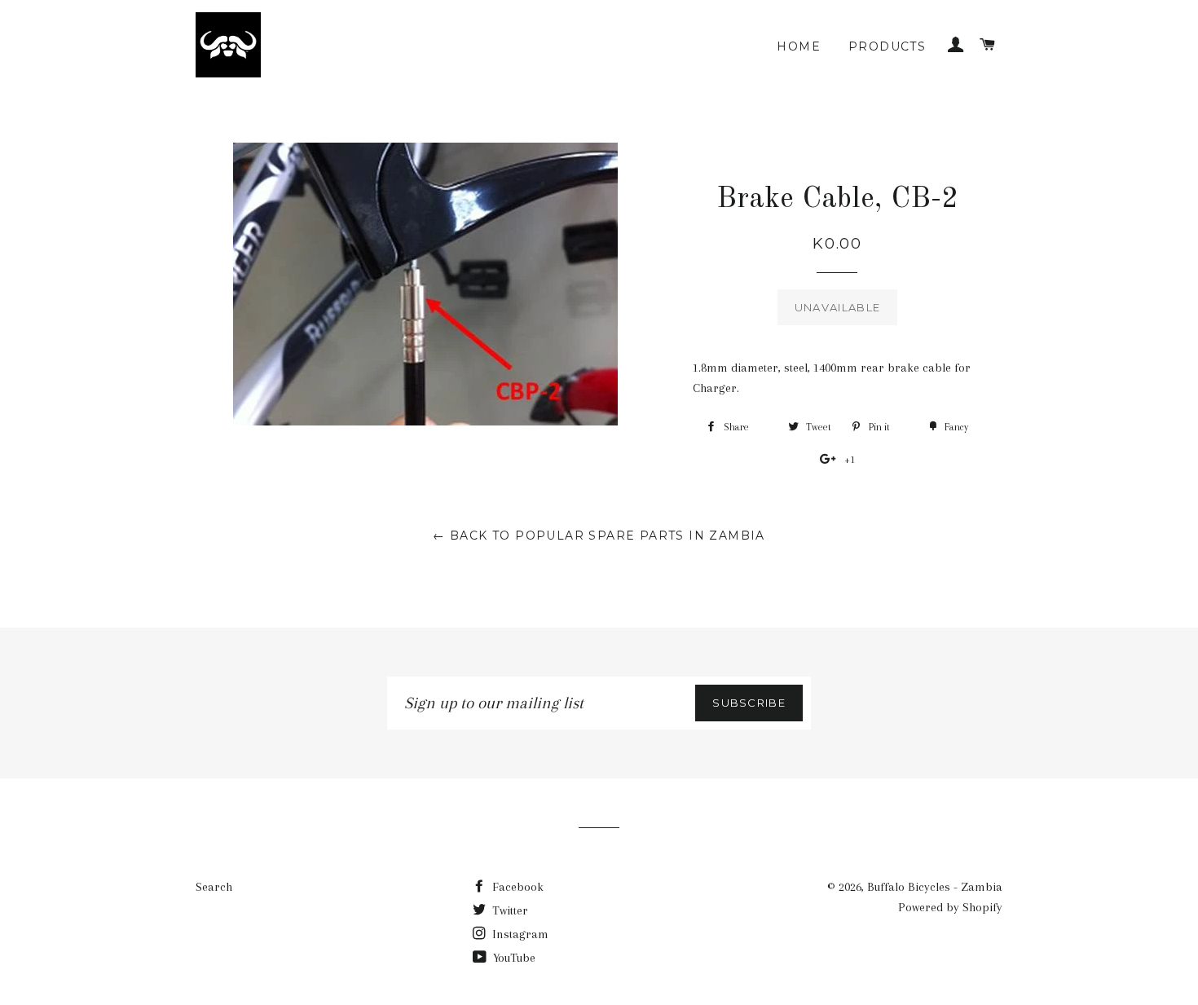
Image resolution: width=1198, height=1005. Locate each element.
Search (214, 886)
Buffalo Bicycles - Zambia (934, 886)
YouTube (512, 957)
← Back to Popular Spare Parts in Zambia (599, 535)
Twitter (508, 910)
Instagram (518, 934)
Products (887, 46)
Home (799, 46)
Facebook (516, 886)
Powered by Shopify (950, 907)
